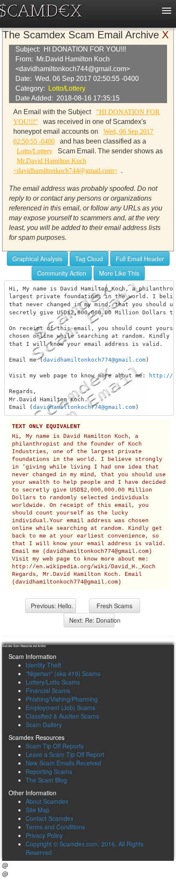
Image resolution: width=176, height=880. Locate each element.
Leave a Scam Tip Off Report (65, 754)
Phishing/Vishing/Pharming (62, 699)
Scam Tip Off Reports (55, 746)
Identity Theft (43, 665)
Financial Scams (48, 690)
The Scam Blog (46, 780)
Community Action (61, 273)
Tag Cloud (89, 258)
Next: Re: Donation (91, 620)
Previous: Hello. (52, 605)
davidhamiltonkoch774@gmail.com (94, 360)
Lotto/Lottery (66, 88)
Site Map (38, 809)
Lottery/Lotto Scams (53, 682)
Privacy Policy (44, 835)
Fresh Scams (114, 605)
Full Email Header (140, 258)
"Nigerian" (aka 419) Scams (63, 673)
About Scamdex (47, 801)
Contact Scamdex (49, 818)
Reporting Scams (49, 771)
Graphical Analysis (37, 258)
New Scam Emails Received (63, 763)
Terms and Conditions (55, 826)
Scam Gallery (44, 724)
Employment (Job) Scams (60, 707)
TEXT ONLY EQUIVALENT (46, 427)
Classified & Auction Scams (62, 716)
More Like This (119, 273)
